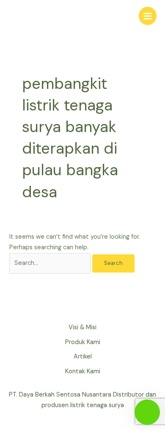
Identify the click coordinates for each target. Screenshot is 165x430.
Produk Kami (82, 342)
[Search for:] (50, 263)
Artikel (83, 357)
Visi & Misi (82, 327)
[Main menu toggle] (148, 16)
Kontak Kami (82, 371)
